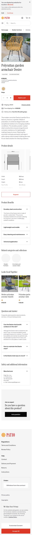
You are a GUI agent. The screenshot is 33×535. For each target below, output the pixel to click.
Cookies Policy (12, 517)
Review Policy (5, 449)
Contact (4, 459)
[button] (16, 209)
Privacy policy (5, 495)
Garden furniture (17, 30)
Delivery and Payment (8, 463)
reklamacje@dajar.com (14, 382)
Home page (4, 30)
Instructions (5, 472)
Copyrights (4, 500)
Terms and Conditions (8, 445)
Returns (4, 468)
